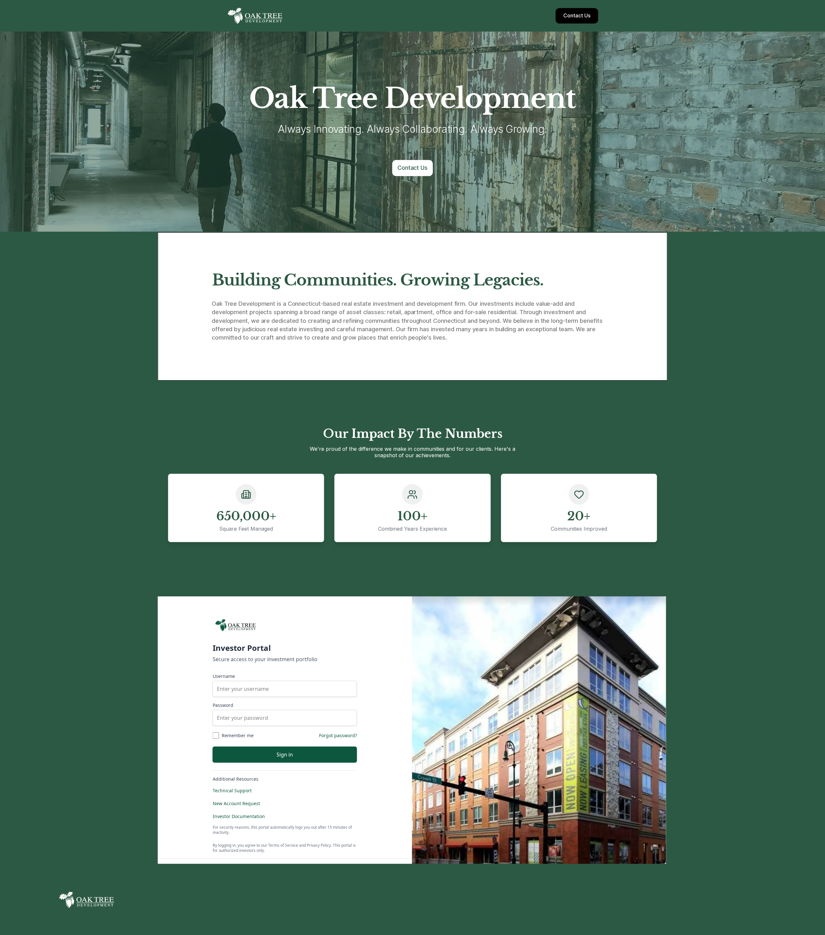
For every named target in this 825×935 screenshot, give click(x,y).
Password (223, 705)
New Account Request (236, 803)
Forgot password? (338, 735)
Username (224, 676)
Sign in (285, 754)
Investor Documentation (239, 816)
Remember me (238, 735)
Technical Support (232, 790)
